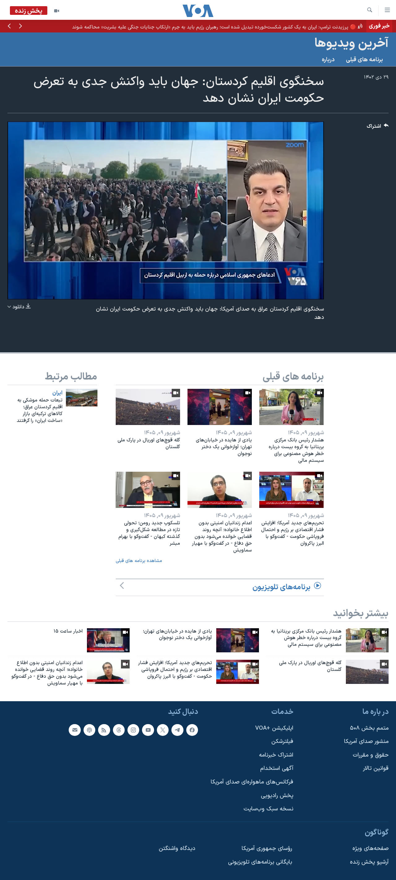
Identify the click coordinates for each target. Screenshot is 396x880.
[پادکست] (89, 730)
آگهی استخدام (276, 768)
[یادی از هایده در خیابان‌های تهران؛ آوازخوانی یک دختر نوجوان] (219, 407)
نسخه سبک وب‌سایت (268, 809)
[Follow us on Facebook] (192, 730)
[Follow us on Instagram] (133, 730)
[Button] (378, 128)
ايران (57, 393)
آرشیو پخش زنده (369, 862)
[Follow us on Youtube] (148, 730)
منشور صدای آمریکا (366, 741)
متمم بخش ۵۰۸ (369, 728)
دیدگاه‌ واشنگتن (177, 848)
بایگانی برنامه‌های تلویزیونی (260, 862)
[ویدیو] (56, 10)
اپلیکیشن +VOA (274, 728)
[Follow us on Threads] (119, 730)
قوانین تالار (376, 768)
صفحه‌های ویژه (370, 848)
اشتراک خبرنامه (276, 755)
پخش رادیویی (277, 795)
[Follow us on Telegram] (177, 730)
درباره (328, 60)
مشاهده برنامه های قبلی (139, 561)
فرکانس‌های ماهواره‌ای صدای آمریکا (252, 782)
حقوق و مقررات (371, 755)
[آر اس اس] (104, 730)
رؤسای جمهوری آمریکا (267, 848)
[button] (20, 26)
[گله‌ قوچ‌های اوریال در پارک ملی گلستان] (148, 407)
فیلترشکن (282, 741)
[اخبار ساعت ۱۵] (108, 640)
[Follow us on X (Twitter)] (163, 730)
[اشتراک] (74, 730)
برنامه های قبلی (364, 60)
